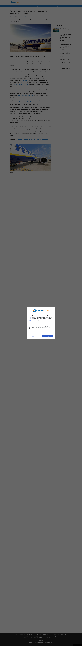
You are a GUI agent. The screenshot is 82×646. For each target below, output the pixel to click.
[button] (41, 323)
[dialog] (41, 323)
